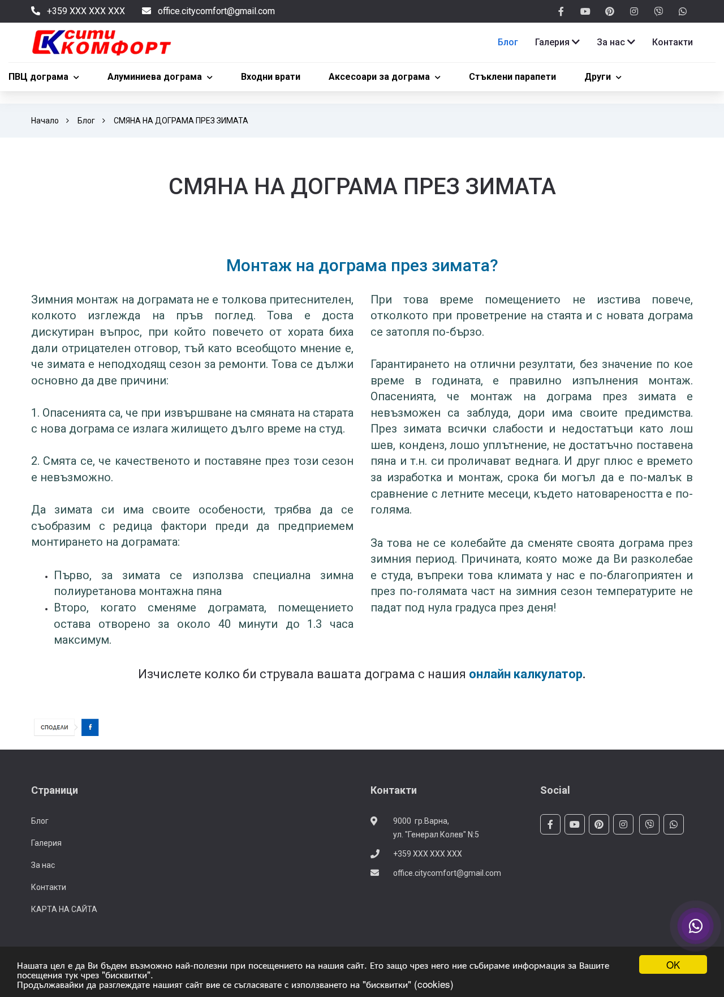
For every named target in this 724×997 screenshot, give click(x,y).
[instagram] (634, 12)
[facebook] (561, 12)
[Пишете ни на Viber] (696, 926)
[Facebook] (67, 726)
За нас (43, 865)
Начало (45, 120)
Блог (86, 120)
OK (673, 964)
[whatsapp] (683, 12)
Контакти (48, 887)
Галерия (46, 843)
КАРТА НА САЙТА (64, 909)
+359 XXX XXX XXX (427, 853)
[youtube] (585, 12)
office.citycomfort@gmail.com (447, 873)
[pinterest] (610, 12)
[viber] (658, 12)
